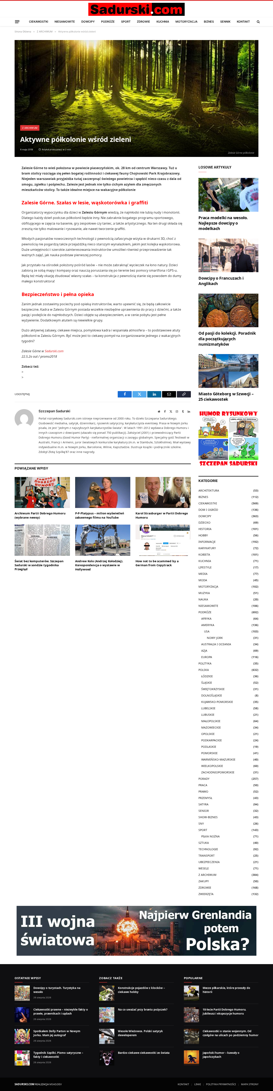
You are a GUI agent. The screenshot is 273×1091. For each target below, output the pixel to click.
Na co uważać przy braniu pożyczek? (142, 1009)
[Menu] (17, 21)
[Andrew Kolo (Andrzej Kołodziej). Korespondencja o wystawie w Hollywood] (103, 540)
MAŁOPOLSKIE (210, 721)
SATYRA (203, 804)
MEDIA (202, 574)
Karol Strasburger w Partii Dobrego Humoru (162, 515)
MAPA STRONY (249, 1084)
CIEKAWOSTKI (38, 21)
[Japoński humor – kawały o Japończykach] (191, 1058)
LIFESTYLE (205, 567)
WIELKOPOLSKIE (212, 766)
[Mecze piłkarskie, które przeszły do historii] (191, 993)
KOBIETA (204, 554)
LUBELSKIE (208, 708)
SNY (201, 823)
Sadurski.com (54, 351)
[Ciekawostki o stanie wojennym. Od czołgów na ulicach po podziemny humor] (191, 1036)
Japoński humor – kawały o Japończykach (221, 1055)
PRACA (202, 785)
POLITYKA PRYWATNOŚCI (221, 1084)
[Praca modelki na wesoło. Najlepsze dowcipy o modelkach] (228, 195)
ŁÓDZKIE (207, 676)
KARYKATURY (207, 548)
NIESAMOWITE (65, 21)
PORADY (203, 779)
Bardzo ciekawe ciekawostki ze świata (143, 1053)
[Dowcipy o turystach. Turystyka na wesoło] (22, 993)
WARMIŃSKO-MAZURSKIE (218, 759)
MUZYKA (204, 593)
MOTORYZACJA (186, 21)
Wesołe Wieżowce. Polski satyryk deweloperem (140, 1033)
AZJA (204, 650)
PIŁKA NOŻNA (210, 836)
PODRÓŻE (108, 21)
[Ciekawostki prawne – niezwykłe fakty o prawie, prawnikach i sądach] (22, 1014)
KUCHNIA (162, 21)
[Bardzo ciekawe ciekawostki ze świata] (106, 1058)
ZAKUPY (203, 881)
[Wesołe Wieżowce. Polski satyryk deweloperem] (106, 1036)
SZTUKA (203, 843)
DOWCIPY (88, 21)
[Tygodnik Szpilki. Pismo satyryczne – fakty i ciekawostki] (22, 1058)
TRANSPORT (206, 855)
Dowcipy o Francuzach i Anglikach (221, 280)
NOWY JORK (215, 638)
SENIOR (203, 811)
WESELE (203, 868)
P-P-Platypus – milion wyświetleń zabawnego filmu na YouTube (99, 515)
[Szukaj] (258, 21)
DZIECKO (204, 522)
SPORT (126, 21)
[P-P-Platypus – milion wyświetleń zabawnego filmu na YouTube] (103, 492)
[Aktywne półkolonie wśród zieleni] (136, 98)
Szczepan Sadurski (54, 411)
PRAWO (203, 791)
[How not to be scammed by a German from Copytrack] (163, 540)
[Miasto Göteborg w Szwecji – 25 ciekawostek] (228, 371)
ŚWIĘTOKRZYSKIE (213, 689)
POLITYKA (204, 663)
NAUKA (203, 599)
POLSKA (203, 670)
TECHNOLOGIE (208, 849)
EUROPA (206, 657)
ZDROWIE (143, 21)
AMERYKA (207, 625)
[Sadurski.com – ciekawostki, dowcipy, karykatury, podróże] (136, 9)
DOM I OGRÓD (208, 510)
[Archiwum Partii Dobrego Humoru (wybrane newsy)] (42, 492)
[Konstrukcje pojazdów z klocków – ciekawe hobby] (106, 993)
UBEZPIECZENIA (209, 862)
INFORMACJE (207, 542)
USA (206, 631)
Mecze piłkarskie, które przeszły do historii (226, 990)
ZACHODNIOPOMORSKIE (217, 772)
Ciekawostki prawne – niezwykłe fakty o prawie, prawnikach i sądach (60, 1011)
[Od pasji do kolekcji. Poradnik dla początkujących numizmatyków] (228, 310)
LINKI (197, 1084)
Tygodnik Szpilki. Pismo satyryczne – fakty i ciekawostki (58, 1055)
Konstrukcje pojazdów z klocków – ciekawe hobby (141, 990)
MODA (202, 580)
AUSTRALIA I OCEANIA (216, 644)
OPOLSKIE (208, 734)
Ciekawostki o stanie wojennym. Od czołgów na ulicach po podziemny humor (230, 1033)
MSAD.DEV (55, 1084)
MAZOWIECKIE (211, 727)
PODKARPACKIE (211, 740)
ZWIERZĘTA (205, 894)
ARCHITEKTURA (208, 490)
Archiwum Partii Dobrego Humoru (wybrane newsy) (40, 515)
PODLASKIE (208, 747)
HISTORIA (204, 529)
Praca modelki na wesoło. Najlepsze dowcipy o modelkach (223, 223)
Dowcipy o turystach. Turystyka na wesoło (56, 990)
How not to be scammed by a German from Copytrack (157, 563)
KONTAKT (243, 21)
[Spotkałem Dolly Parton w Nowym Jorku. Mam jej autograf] (22, 1036)
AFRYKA (206, 618)
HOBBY (203, 535)
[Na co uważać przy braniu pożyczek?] (106, 1014)
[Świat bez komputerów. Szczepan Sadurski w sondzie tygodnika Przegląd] (42, 540)
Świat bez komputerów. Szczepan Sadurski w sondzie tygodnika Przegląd (39, 565)
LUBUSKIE (207, 715)
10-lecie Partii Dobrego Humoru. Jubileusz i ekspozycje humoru (224, 1011)
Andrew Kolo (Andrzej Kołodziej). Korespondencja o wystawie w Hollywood (99, 565)
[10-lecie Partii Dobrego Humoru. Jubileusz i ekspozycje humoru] (191, 1014)
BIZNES (209, 21)
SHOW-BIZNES (208, 817)
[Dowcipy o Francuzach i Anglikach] (228, 255)
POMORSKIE (209, 753)
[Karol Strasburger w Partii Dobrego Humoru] (163, 492)
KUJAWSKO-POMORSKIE (217, 702)
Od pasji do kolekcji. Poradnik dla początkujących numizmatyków (227, 338)
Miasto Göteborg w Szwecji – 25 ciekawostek (226, 396)
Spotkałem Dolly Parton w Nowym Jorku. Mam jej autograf (56, 1033)
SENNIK (225, 21)
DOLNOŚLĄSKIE (211, 695)
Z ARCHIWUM (29, 127)
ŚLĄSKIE (206, 683)
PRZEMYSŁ (205, 798)
